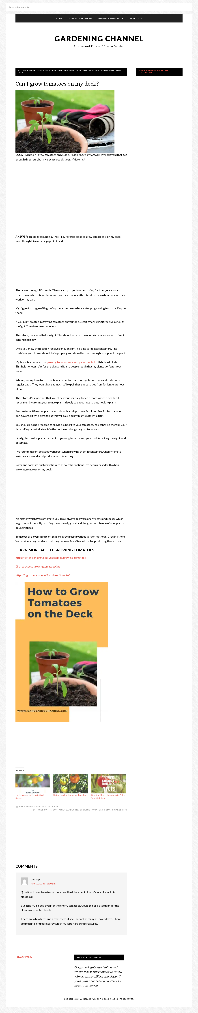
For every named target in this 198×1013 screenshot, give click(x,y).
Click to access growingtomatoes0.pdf (38, 566)
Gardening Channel (99, 38)
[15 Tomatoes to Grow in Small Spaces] (32, 783)
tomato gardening (115, 810)
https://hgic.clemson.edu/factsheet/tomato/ (42, 575)
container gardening (65, 810)
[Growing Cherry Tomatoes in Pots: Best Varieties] (108, 783)
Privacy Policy (23, 956)
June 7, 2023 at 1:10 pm (43, 883)
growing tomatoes (91, 810)
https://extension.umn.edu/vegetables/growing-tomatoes (50, 557)
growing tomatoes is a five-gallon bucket (71, 362)
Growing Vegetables (46, 807)
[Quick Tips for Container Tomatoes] (70, 783)
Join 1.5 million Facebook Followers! (153, 71)
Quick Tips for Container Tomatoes (70, 795)
